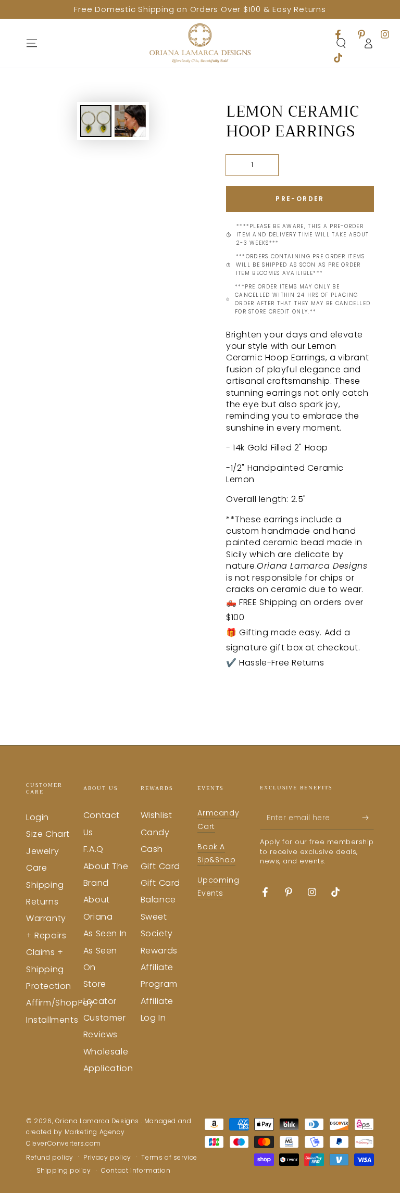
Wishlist (156, 815)
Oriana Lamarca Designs (98, 1120)
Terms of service (169, 1157)
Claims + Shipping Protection (48, 969)
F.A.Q (93, 849)
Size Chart (48, 834)
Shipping (45, 885)
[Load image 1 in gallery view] (95, 121)
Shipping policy (63, 1170)
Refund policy (49, 1157)
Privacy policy (107, 1157)
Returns (42, 902)
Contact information (135, 1170)
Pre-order (300, 198)
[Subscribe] (368, 817)
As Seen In (105, 933)
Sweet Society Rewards (159, 934)
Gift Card (160, 866)
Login (37, 817)
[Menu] (31, 43)
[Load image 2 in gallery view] (130, 121)
